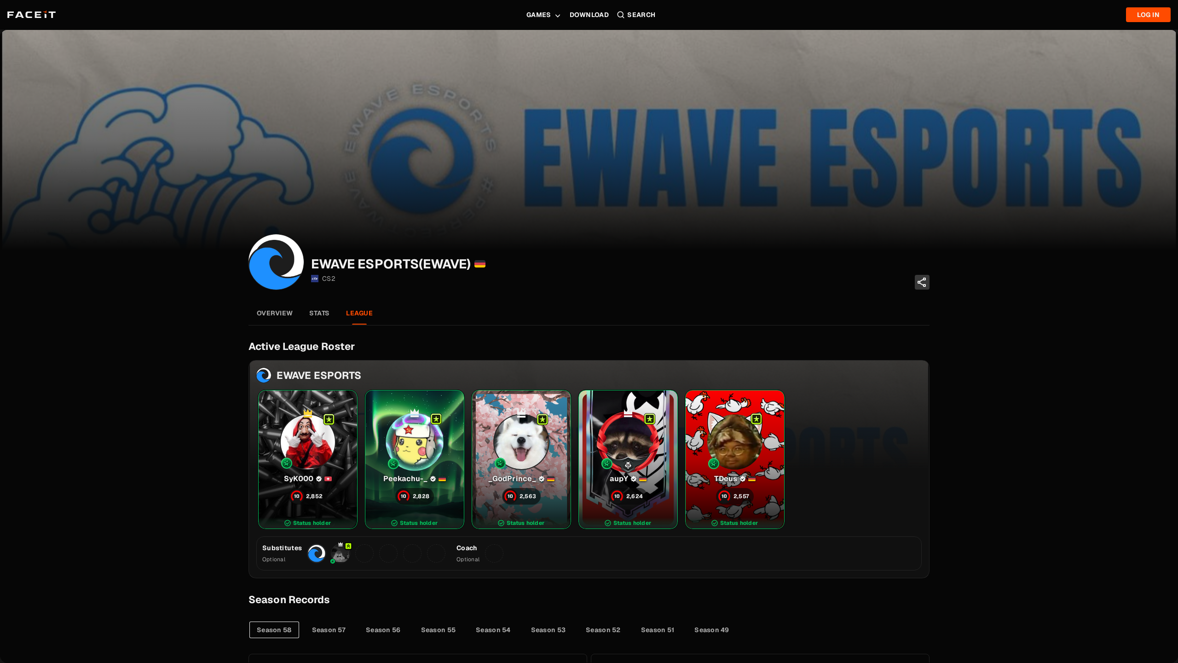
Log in (1148, 15)
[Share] (922, 282)
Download (589, 15)
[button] (308, 459)
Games (538, 15)
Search (641, 15)
